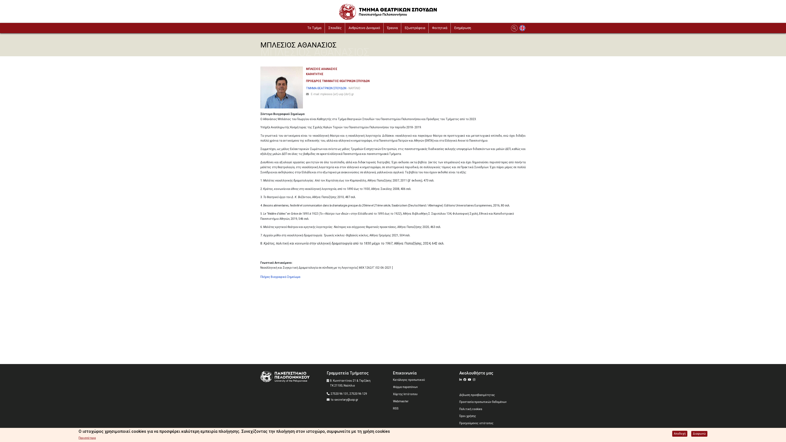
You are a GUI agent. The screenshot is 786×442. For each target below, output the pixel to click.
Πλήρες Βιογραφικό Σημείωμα (280, 277)
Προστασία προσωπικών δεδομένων (483, 402)
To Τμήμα (314, 28)
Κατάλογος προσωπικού (409, 379)
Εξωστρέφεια (415, 28)
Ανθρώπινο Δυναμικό (364, 28)
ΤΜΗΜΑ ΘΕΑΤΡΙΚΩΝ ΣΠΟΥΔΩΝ (326, 88)
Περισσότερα (87, 438)
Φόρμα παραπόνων (405, 387)
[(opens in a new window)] (461, 379)
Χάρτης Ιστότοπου (405, 394)
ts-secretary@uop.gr (344, 399)
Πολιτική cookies (470, 409)
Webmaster (401, 401)
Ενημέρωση (462, 28)
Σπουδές (335, 28)
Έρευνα (392, 28)
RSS (396, 408)
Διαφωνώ (699, 433)
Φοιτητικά (439, 28)
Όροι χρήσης (467, 416)
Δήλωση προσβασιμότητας (477, 395)
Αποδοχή (680, 433)
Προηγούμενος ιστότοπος (476, 423)
